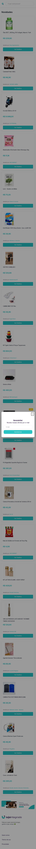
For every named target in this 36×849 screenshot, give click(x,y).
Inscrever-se (18, 432)
